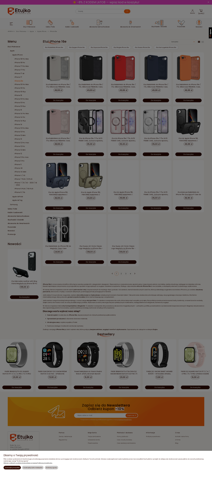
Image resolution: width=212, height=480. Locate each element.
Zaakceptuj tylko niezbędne (32, 468)
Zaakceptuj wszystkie (12, 468)
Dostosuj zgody (51, 468)
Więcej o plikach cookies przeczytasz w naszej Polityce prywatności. (28, 463)
